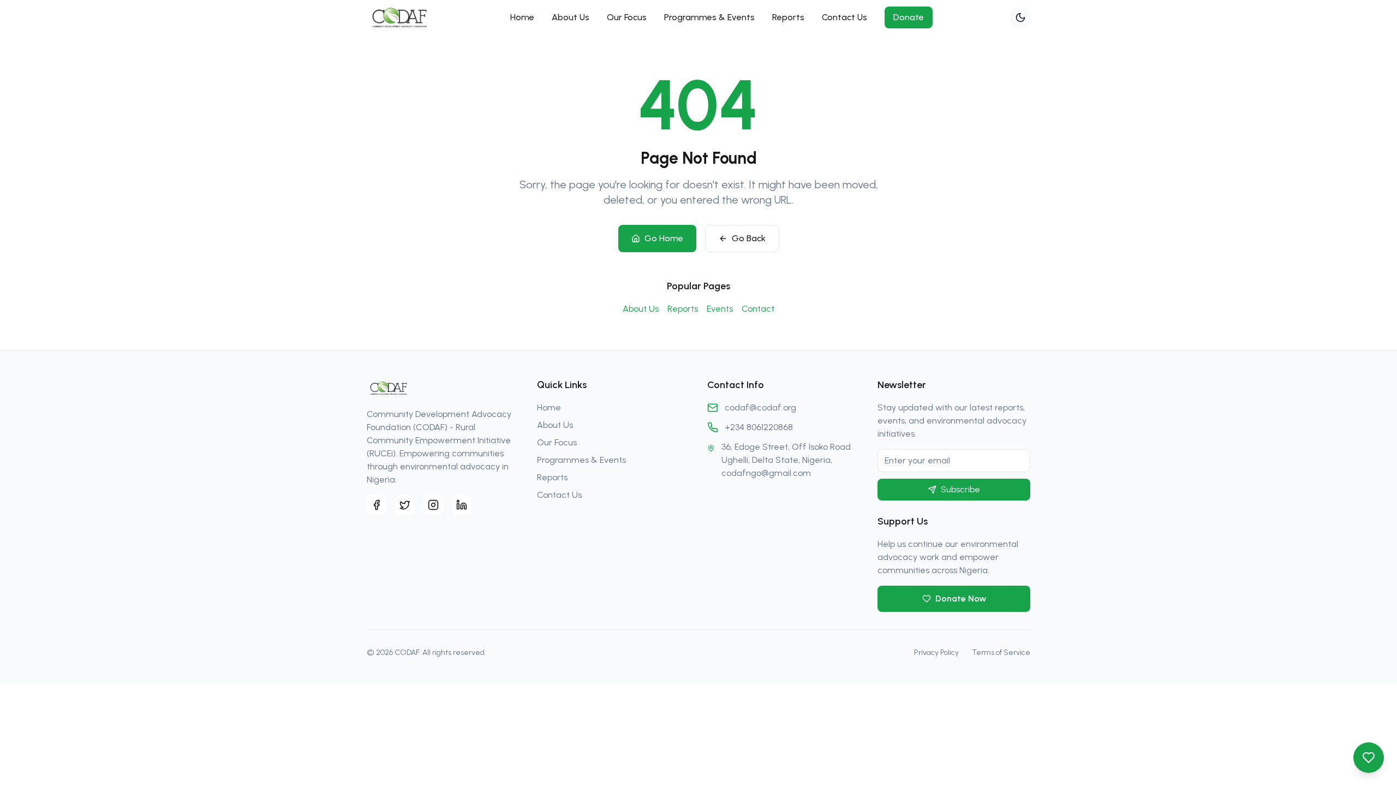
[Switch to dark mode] (1020, 17)
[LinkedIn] (461, 505)
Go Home (663, 238)
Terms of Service (1001, 652)
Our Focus (627, 17)
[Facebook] (376, 505)
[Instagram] (433, 505)
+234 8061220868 (759, 427)
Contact (758, 308)
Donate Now (960, 598)
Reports (788, 17)
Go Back (749, 238)
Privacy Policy (936, 652)
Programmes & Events (709, 17)
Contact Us (844, 17)
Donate (908, 17)
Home (522, 17)
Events (720, 308)
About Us (570, 17)
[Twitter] (405, 505)
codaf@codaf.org (760, 407)
